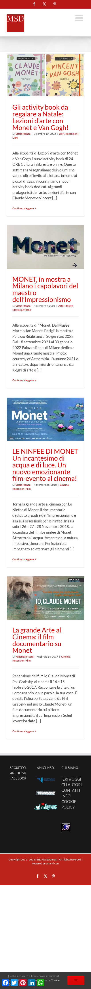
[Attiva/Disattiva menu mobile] (79, 17)
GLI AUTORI (71, 784)
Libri (61, 133)
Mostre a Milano (21, 309)
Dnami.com (52, 863)
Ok (76, 980)
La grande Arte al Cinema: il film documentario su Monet (36, 640)
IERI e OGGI (71, 779)
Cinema (64, 484)
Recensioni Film (21, 488)
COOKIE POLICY (68, 804)
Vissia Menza (22, 133)
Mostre (68, 305)
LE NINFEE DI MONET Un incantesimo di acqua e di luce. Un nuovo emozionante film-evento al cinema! (45, 464)
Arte (60, 305)
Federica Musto (24, 656)
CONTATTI (70, 790)
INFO (66, 796)
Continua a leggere (23, 208)
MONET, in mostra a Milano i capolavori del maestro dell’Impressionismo (45, 289)
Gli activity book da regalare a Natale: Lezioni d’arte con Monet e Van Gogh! (40, 117)
